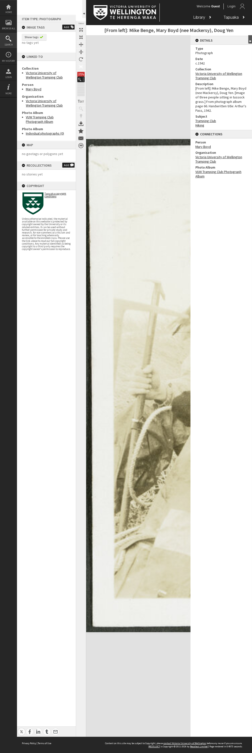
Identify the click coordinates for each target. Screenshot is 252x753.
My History (8, 61)
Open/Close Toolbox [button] (84, 9)
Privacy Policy (29, 743)
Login (8, 77)
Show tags (32, 37)
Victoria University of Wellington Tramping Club (44, 75)
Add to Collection (81, 131)
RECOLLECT (154, 746)
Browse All (8, 28)
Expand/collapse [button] (250, 39)
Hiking (199, 125)
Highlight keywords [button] (81, 116)
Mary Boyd (33, 89)
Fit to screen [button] (81, 37)
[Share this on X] (21, 729)
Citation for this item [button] (81, 145)
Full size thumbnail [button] (81, 29)
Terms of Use (44, 743)
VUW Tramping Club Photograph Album (40, 119)
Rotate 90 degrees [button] (81, 59)
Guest (215, 6)
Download (81, 123)
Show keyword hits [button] (81, 108)
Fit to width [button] (81, 44)
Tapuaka (231, 17)
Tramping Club (205, 121)
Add (66, 27)
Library (199, 17)
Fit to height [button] (81, 52)
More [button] (8, 93)
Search (8, 44)
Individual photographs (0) (45, 133)
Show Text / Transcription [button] (81, 101)
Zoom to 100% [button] (81, 66)
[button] (81, 79)
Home (8, 12)
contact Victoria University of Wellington (184, 743)
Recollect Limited (199, 746)
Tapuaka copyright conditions (55, 195)
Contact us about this (81, 138)
